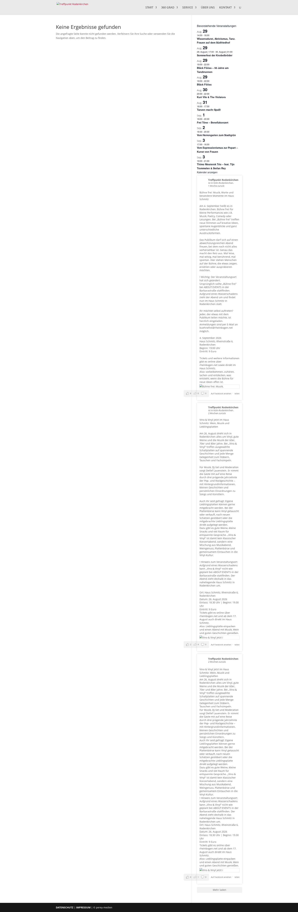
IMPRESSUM (83, 907)
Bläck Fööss (204, 84)
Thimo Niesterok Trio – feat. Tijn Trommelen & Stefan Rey (216, 166)
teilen (237, 393)
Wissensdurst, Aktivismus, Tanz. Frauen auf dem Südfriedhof (216, 40)
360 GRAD (167, 7)
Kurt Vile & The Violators (211, 97)
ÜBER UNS (208, 7)
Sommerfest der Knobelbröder (214, 55)
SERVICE (187, 7)
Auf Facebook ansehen (221, 393)
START (149, 7)
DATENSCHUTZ (64, 907)
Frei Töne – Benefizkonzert (212, 122)
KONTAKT (225, 7)
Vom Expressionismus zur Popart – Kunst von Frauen (217, 149)
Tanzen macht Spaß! (209, 109)
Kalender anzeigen (207, 172)
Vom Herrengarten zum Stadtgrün (216, 135)
